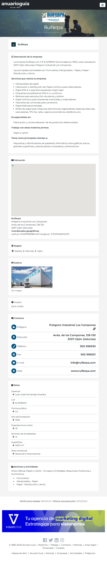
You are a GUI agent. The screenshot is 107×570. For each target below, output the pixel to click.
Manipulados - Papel (27, 481)
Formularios (23, 478)
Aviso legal (90, 545)
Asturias (29, 251)
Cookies (60, 548)
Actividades (76, 553)
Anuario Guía (36, 553)
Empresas (62, 553)
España (18, 251)
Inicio (38, 32)
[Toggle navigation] (102, 5)
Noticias (78, 545)
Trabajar (54, 545)
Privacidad (48, 548)
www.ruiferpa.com (83, 370)
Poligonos (90, 553)
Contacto (66, 545)
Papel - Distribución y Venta (31, 484)
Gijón (40, 251)
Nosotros (43, 545)
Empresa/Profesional (52, 32)
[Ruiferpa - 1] (32, 277)
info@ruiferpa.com (83, 362)
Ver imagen (16, 290)
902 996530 (88, 346)
